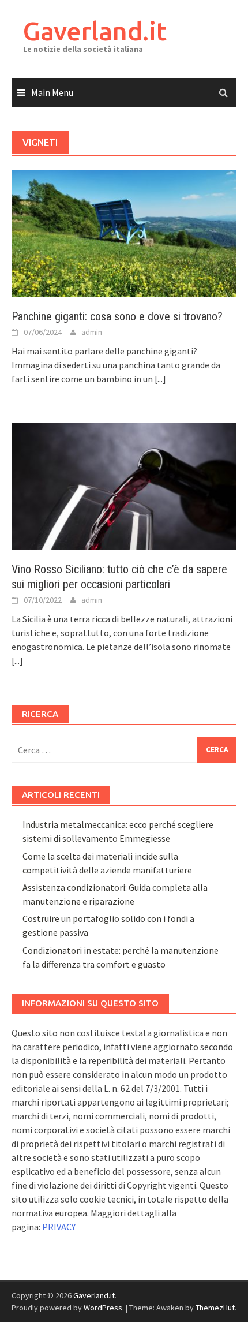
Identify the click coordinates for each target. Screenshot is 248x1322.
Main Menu (52, 92)
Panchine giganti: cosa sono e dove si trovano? (117, 316)
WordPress (103, 1307)
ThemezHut (215, 1307)
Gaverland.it (95, 31)
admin (91, 332)
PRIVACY (59, 1227)
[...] (160, 378)
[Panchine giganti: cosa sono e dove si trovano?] (124, 232)
